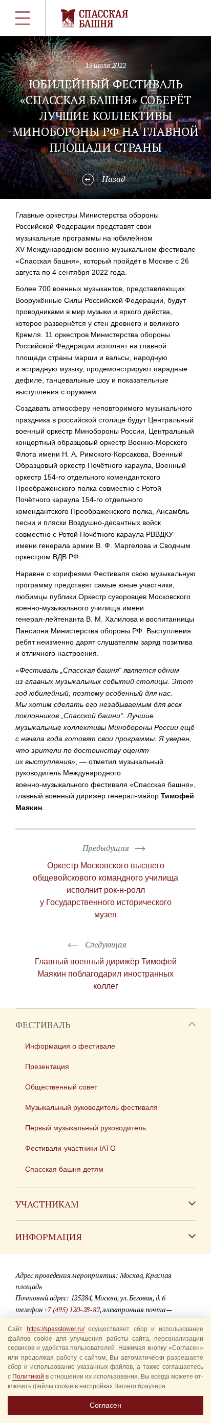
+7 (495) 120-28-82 (71, 1309)
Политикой (28, 1376)
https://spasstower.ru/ (56, 1329)
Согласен (105, 1405)
